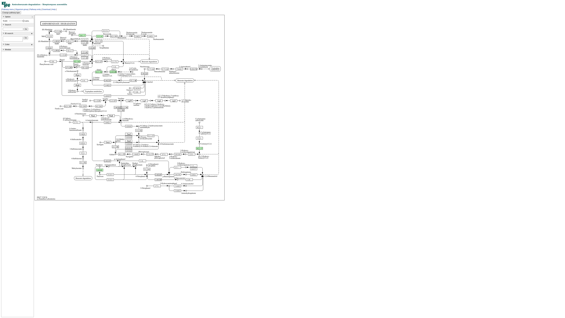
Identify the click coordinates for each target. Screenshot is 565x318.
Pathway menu (8, 9)
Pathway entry (35, 9)
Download (46, 9)
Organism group (21, 9)
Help (54, 9)
